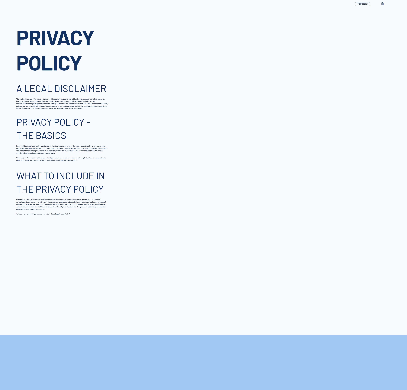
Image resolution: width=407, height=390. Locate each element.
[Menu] (382, 3)
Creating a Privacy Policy (60, 214)
